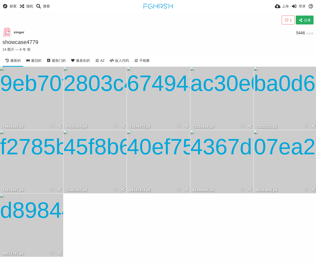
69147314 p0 (139, 190)
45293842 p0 (266, 190)
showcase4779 (20, 42)
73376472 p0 (139, 126)
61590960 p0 (203, 190)
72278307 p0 (12, 190)
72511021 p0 (266, 126)
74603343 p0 (12, 126)
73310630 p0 (203, 126)
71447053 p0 (76, 190)
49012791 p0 (12, 253)
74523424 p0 (76, 126)
